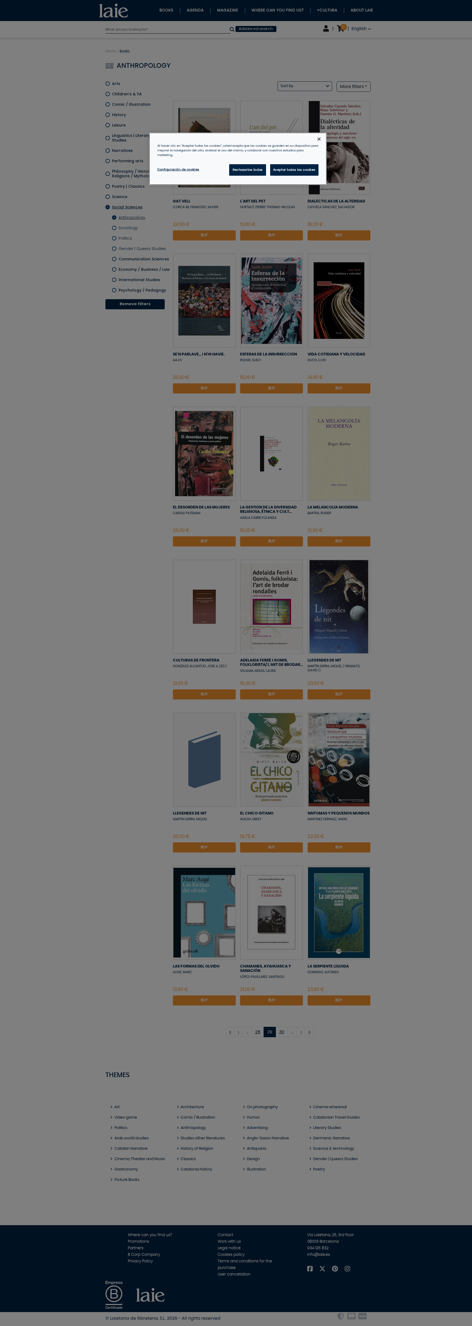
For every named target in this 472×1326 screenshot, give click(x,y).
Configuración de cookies (178, 169)
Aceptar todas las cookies (294, 169)
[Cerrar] (319, 139)
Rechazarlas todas (248, 169)
